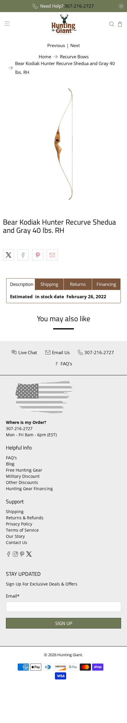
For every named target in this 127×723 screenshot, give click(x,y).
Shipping (15, 511)
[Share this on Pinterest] (37, 255)
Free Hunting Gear (24, 470)
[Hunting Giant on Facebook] (8, 555)
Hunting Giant (69, 654)
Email (12, 596)
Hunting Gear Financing (29, 488)
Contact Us (16, 542)
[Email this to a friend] (52, 255)
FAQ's (11, 457)
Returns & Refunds (24, 517)
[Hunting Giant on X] (29, 555)
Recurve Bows (74, 56)
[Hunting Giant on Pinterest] (22, 555)
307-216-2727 (79, 6)
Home (45, 56)
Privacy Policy (19, 524)
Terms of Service (22, 530)
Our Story (15, 536)
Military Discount (23, 476)
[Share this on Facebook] (23, 255)
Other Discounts (22, 482)
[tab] (20, 284)
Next (75, 45)
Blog (10, 464)
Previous (56, 45)
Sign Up (63, 623)
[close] (121, 6)
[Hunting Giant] (63, 24)
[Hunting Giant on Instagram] (15, 555)
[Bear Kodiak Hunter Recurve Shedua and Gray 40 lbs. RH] (63, 144)
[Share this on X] (8, 255)
